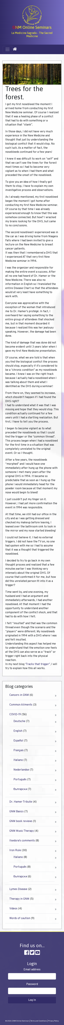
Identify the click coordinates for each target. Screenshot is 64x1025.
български (20, 789)
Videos (13, 908)
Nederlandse (21, 770)
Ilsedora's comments (22, 840)
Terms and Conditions (39, 1021)
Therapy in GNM (19, 899)
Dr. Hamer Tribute (20, 802)
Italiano (18, 760)
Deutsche (19, 721)
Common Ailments (20, 705)
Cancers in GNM (19, 695)
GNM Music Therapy (21, 831)
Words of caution (19, 918)
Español (18, 740)
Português (19, 779)
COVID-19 (15, 714)
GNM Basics (16, 811)
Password (32, 984)
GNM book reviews (20, 821)
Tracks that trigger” (38, 664)
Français (18, 750)
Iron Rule (15, 850)
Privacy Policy (53, 1021)
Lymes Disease (18, 889)
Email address (32, 969)
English (17, 731)
